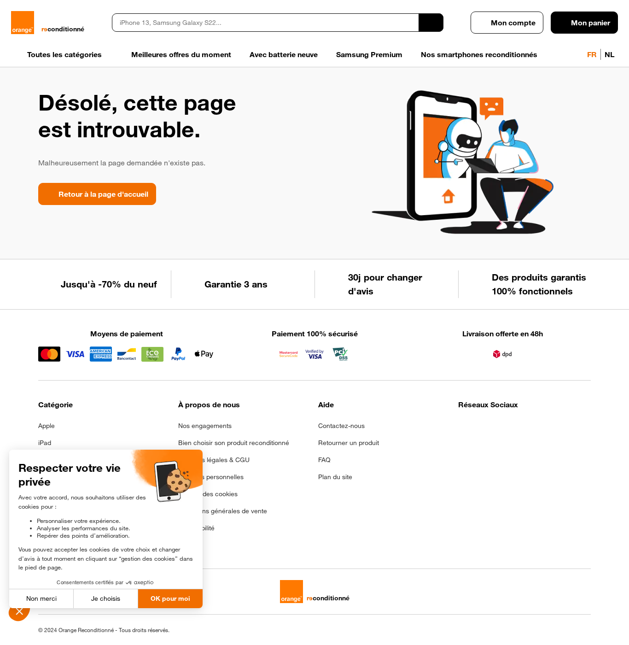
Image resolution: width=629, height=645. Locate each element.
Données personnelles (211, 477)
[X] (531, 428)
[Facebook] (464, 428)
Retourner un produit (348, 443)
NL (609, 54)
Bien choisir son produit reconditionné (233, 443)
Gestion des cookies (208, 494)
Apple (46, 426)
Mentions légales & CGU (214, 460)
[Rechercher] (431, 22)
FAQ (324, 460)
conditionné (62, 29)
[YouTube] (554, 428)
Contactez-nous (341, 426)
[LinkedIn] (509, 428)
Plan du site (335, 477)
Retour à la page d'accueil (103, 194)
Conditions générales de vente (222, 511)
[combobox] (265, 22)
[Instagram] (486, 428)
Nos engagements (205, 426)
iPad (44, 443)
